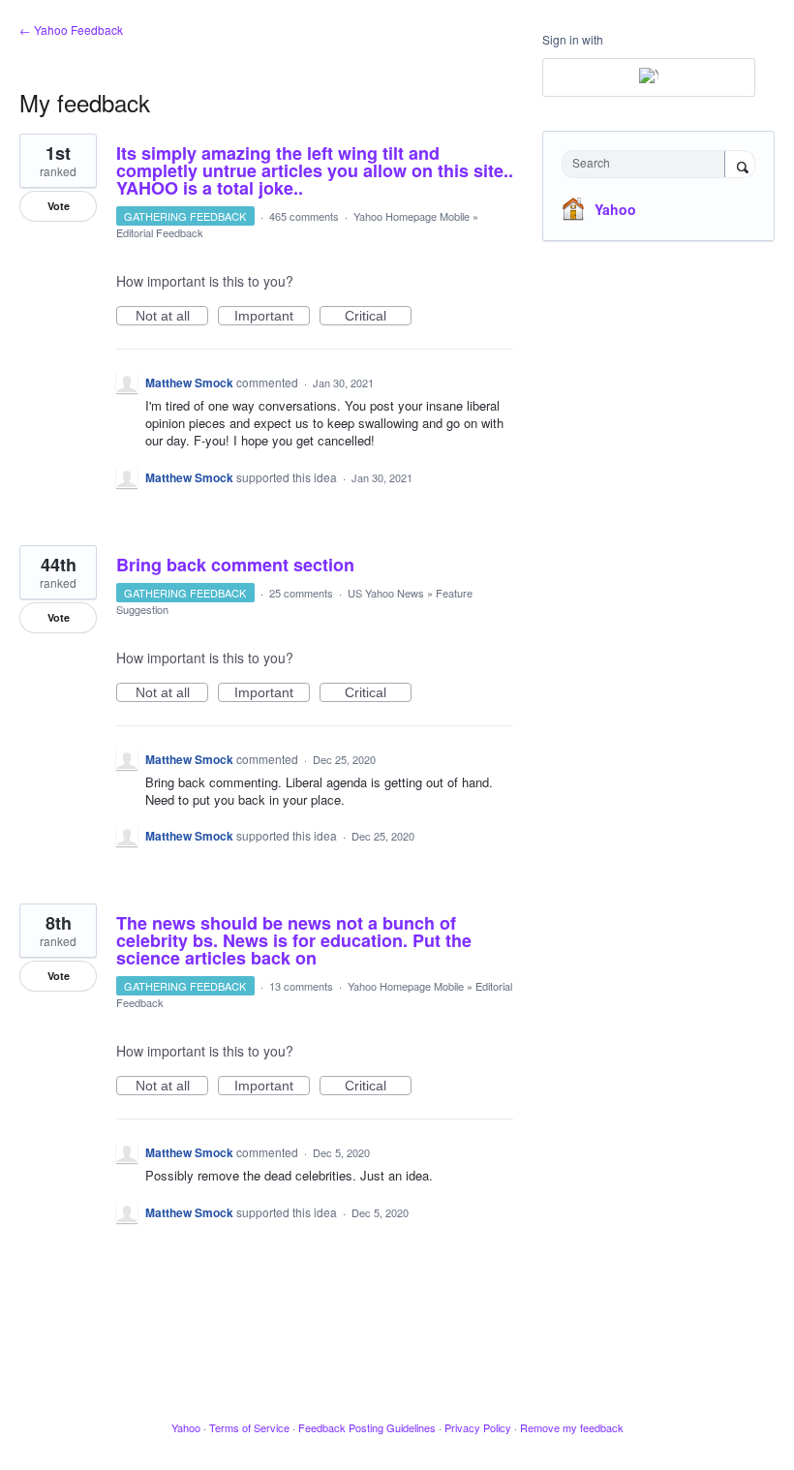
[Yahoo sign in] (648, 77)
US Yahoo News (386, 592)
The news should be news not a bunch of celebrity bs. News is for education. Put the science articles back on (294, 940)
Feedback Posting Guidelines (367, 1427)
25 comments (301, 592)
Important (272, 316)
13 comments (301, 986)
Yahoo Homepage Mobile (411, 216)
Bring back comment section (235, 564)
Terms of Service (249, 1427)
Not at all (172, 316)
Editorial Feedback (159, 232)
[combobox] (647, 164)
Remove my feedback (572, 1427)
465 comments (304, 216)
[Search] (739, 165)
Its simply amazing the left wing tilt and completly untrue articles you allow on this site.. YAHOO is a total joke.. (314, 170)
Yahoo (615, 209)
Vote (58, 206)
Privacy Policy (477, 1427)
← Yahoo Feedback (71, 29)
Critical (378, 316)
